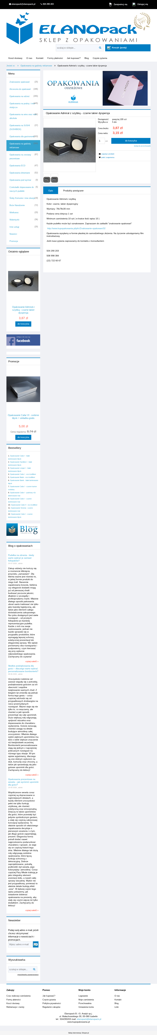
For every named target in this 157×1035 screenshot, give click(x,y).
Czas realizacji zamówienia (18, 996)
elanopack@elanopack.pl (89, 1019)
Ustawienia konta (86, 1007)
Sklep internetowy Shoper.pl (78, 1033)
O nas (117, 996)
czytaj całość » (31, 661)
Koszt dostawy (13, 1003)
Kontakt (118, 1000)
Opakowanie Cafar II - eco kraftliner (24, 505)
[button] (106, 154)
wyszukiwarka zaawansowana (27, 974)
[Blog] (23, 529)
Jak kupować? (48, 996)
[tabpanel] (97, 232)
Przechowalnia (84, 1003)
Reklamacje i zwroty (15, 1007)
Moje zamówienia (86, 1000)
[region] (97, 88)
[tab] (50, 190)
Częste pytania (49, 1000)
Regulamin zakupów (51, 1007)
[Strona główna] (78, 27)
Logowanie (83, 996)
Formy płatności (13, 1000)
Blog (117, 1003)
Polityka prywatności (51, 1003)
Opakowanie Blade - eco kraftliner (22, 477)
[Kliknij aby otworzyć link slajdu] (97, 88)
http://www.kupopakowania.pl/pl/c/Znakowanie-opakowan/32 (76, 228)
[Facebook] (23, 340)
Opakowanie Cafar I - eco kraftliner (23, 474)
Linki (117, 1007)
